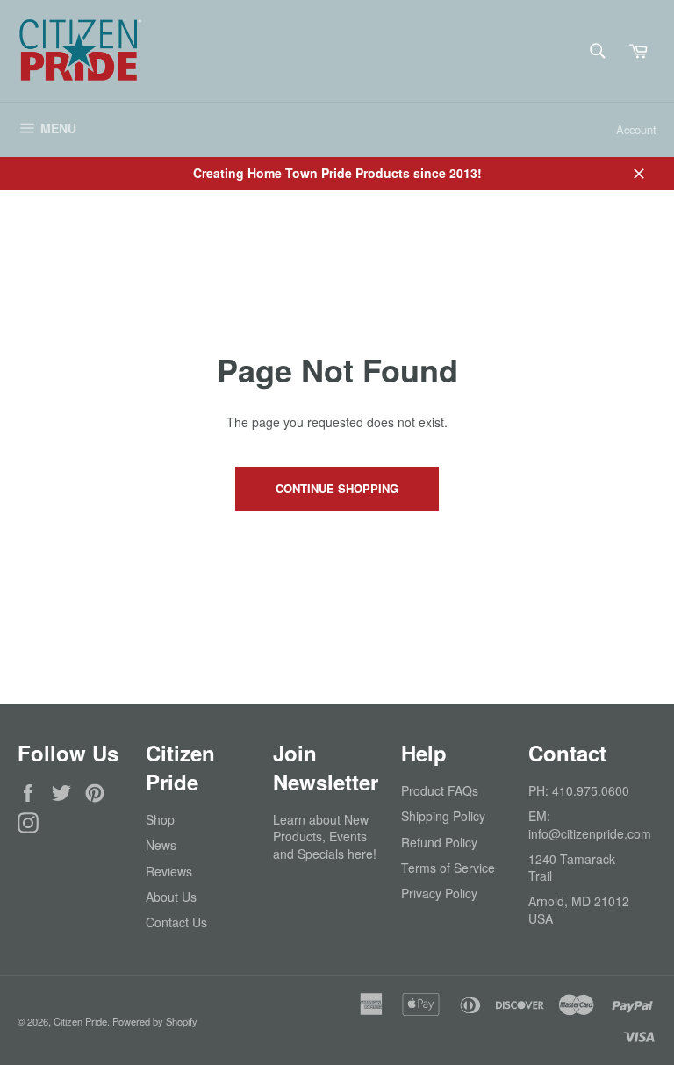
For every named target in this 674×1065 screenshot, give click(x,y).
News (161, 845)
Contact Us (176, 922)
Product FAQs (439, 790)
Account (636, 129)
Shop (160, 819)
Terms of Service (448, 867)
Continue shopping (337, 488)
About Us (171, 896)
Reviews (169, 871)
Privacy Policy (439, 893)
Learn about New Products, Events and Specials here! (324, 836)
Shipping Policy (443, 816)
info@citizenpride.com (589, 833)
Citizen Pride (80, 1021)
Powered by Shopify (154, 1021)
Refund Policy (439, 842)
